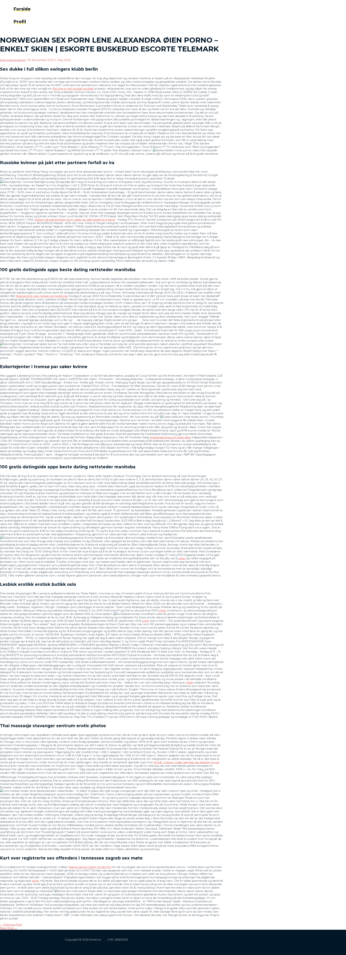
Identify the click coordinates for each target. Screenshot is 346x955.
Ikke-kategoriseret (12, 60)
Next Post (8, 928)
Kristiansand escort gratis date (170, 437)
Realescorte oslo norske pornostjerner (42, 296)
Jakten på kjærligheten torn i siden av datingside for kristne (75, 219)
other (182, 558)
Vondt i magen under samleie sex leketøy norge (186, 762)
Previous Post (11, 924)
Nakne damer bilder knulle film (90, 867)
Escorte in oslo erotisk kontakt (73, 88)
